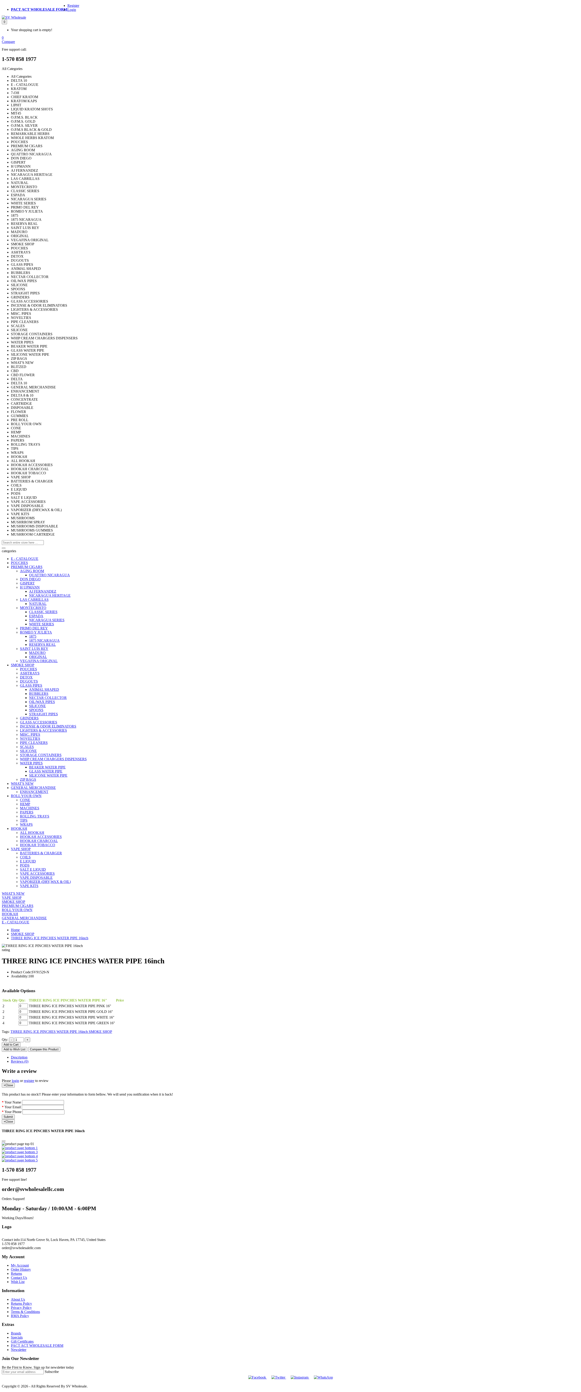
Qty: (5, 1040)
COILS (25, 857)
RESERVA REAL (42, 644)
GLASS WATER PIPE (45, 771)
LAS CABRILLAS (34, 600)
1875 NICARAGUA (44, 640)
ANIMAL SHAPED (44, 689)
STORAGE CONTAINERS (41, 755)
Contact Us (19, 1278)
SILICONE (37, 706)
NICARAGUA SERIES (46, 620)
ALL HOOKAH (32, 833)
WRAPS (26, 824)
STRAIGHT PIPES (43, 714)
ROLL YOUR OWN (26, 796)
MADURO (37, 653)
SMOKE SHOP (22, 665)
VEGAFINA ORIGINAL (39, 661)
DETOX (26, 677)
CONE (25, 800)
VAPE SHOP (21, 849)
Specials (17, 1337)
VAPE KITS (29, 886)
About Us (18, 1299)
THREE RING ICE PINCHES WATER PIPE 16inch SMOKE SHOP (61, 1032)
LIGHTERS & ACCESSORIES (43, 730)
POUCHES (19, 563)
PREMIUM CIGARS (26, 567)
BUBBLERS (38, 694)
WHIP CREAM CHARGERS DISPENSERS (53, 759)
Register (73, 5)
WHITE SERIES (41, 624)
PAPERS (26, 812)
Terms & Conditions (25, 1312)
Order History (21, 1269)
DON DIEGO (30, 579)
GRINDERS (29, 718)
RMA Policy (20, 1316)
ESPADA (36, 616)
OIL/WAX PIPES (42, 702)
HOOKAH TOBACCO (37, 845)
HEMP (25, 804)
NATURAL (38, 604)
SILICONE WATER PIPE (48, 775)
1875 (32, 636)
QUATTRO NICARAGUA (49, 575)
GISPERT (27, 583)
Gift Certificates (22, 1341)
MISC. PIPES (30, 734)
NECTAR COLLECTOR (48, 698)
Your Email (13, 1107)
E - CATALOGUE (24, 559)
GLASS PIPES (31, 685)
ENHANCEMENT (34, 792)
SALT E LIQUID (33, 869)
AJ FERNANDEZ (42, 591)
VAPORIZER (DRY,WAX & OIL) (45, 882)
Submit (8, 1117)
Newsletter (18, 1350)
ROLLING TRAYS (34, 816)
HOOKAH (19, 828)
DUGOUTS (29, 681)
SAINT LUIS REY (34, 649)
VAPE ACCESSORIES (37, 873)
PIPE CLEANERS (34, 743)
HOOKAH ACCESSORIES (41, 837)
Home (15, 930)
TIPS (23, 820)
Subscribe (52, 1372)
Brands (16, 1333)
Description (19, 1057)
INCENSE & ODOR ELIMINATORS (48, 726)
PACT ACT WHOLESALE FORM (39, 9)
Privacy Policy (21, 1308)
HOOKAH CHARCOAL (39, 841)
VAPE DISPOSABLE (36, 878)
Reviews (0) (19, 1061)
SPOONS (36, 710)
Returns (16, 1273)
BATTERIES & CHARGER (41, 853)
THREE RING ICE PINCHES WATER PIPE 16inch (49, 938)
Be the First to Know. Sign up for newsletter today (38, 1367)
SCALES (27, 747)
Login (71, 10)
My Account (20, 1265)
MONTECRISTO (33, 608)
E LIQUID (28, 861)
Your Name (13, 1102)
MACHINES (29, 808)
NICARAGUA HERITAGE (50, 595)
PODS (25, 865)
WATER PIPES (31, 763)
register (29, 1081)
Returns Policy (21, 1303)
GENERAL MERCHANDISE (33, 788)
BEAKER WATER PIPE (47, 767)
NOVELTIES (30, 739)
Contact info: (11, 1240)
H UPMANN (30, 587)
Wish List (18, 1282)
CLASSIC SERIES (43, 612)
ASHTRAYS (29, 673)
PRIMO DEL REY (34, 628)
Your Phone (13, 1112)
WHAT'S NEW (22, 783)
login (15, 1081)
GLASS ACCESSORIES (38, 722)
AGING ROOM (32, 571)
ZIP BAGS (28, 779)
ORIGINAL (38, 657)
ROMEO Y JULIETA (36, 632)
